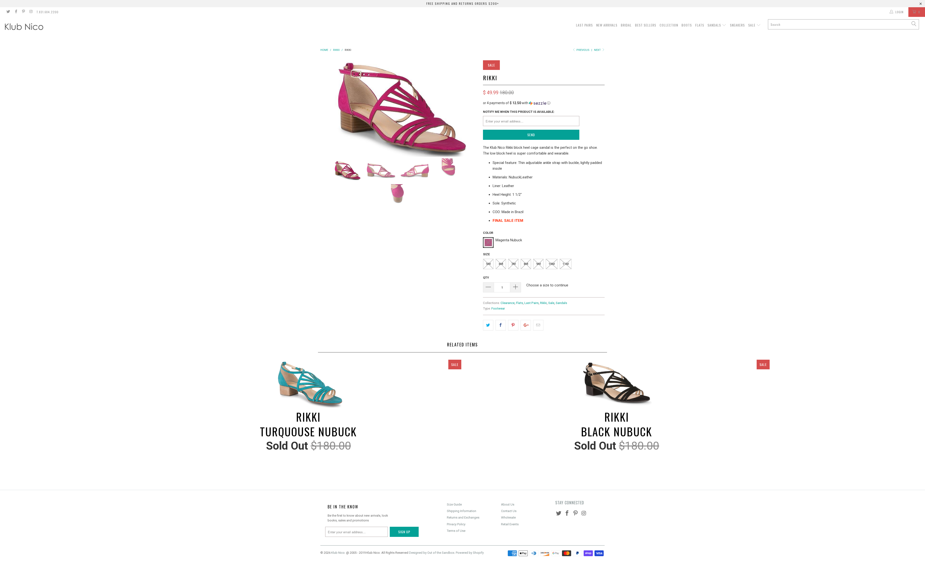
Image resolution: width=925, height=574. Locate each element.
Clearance (508, 303)
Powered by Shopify (470, 552)
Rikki (543, 303)
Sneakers (737, 24)
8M (526, 264)
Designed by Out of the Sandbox (431, 552)
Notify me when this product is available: (519, 112)
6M (501, 264)
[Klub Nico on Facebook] (15, 12)
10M (551, 264)
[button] (544, 103)
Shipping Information (461, 511)
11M (565, 264)
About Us (507, 504)
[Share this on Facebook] (501, 325)
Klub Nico (338, 552)
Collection (669, 24)
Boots (686, 24)
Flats (699, 24)
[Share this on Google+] (526, 325)
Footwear (498, 308)
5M (488, 264)
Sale (752, 24)
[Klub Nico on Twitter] (8, 12)
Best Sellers (645, 24)
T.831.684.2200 (47, 12)
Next (597, 50)
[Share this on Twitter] (488, 325)
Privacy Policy (456, 524)
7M (513, 264)
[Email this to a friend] (538, 325)
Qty (486, 277)
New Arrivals (606, 24)
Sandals (714, 24)
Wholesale (508, 517)
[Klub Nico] (76, 27)
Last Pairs (584, 24)
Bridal (626, 24)
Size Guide (454, 504)
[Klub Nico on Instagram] (31, 12)
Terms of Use (456, 531)
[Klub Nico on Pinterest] (23, 12)
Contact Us (508, 511)
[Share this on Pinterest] (513, 325)
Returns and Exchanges (463, 517)
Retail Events (510, 524)
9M (538, 264)
